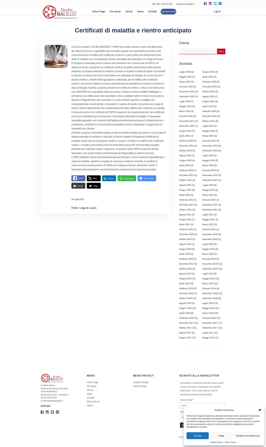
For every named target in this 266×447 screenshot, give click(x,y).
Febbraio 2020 (186, 259)
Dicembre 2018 (186, 293)
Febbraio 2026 (209, 81)
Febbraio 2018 (186, 318)
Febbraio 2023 (186, 170)
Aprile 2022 (184, 195)
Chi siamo (115, 11)
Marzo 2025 (185, 111)
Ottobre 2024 (208, 121)
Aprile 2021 (184, 224)
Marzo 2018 (208, 313)
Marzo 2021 (208, 224)
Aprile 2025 (207, 106)
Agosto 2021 (185, 214)
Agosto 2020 (185, 244)
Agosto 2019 (185, 273)
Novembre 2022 (210, 175)
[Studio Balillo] (60, 20)
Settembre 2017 (210, 328)
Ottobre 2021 (185, 209)
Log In (217, 11)
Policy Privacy (230, 442)
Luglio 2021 (207, 214)
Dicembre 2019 (186, 264)
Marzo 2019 (208, 283)
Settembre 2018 (210, 298)
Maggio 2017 (208, 337)
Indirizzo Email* (186, 400)
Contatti (152, 11)
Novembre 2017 (210, 323)
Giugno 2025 (208, 101)
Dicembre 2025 (209, 86)
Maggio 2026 (185, 77)
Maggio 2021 (208, 219)
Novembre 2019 (210, 264)
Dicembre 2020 (186, 234)
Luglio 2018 (207, 303)
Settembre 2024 (187, 126)
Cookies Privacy (216, 442)
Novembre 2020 (210, 234)
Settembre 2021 (210, 209)
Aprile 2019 (184, 283)
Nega (221, 435)
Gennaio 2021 (209, 229)
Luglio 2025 (184, 101)
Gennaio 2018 (209, 318)
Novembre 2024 (187, 121)
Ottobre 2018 (185, 298)
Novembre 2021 (210, 205)
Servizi (129, 11)
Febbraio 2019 (186, 288)
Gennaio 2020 (209, 259)
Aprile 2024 (184, 136)
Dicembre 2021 (186, 205)
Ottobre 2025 (208, 91)
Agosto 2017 (185, 332)
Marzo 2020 (208, 254)
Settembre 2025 (187, 96)
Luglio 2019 (207, 273)
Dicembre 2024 (209, 116)
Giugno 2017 (185, 337)
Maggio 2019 (208, 278)
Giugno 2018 (185, 308)
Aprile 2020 (184, 254)
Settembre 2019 (210, 268)
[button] (259, 409)
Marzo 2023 (208, 165)
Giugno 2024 (185, 131)
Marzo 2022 (208, 195)
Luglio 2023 (207, 155)
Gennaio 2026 (186, 86)
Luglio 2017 (207, 332)
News (140, 11)
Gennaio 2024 (209, 141)
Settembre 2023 (210, 150)
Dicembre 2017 (186, 323)
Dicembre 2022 (186, 175)
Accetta (198, 435)
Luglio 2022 (207, 185)
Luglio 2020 (207, 244)
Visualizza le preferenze (248, 435)
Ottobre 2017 (185, 328)
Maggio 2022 (208, 190)
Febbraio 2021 (186, 229)
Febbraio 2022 (186, 200)
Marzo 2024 (208, 136)
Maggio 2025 (185, 106)
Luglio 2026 (184, 72)
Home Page (98, 11)
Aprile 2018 (184, 313)
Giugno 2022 (185, 190)
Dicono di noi (168, 11)
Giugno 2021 (185, 219)
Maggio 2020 (208, 249)
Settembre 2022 (210, 180)
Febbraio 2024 (186, 141)
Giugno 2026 (208, 72)
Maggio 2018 (208, 308)
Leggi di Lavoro (88, 208)
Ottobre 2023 (185, 150)
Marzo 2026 (185, 81)
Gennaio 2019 (209, 288)
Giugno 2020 (185, 249)
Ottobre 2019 (185, 268)
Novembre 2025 (187, 91)
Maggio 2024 (208, 131)
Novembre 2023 (210, 145)
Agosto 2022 (185, 185)
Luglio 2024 (207, 126)
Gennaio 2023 (209, 170)
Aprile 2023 (184, 165)
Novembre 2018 (210, 293)
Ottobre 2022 (185, 180)
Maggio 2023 (208, 160)
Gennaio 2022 (209, 200)
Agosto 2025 (208, 96)
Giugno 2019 (185, 278)
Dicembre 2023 (186, 145)
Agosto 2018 (185, 303)
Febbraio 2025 (209, 111)
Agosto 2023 (185, 155)
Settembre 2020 (210, 239)
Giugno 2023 (185, 160)
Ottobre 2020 (185, 239)
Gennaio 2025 (186, 116)
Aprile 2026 (207, 77)
